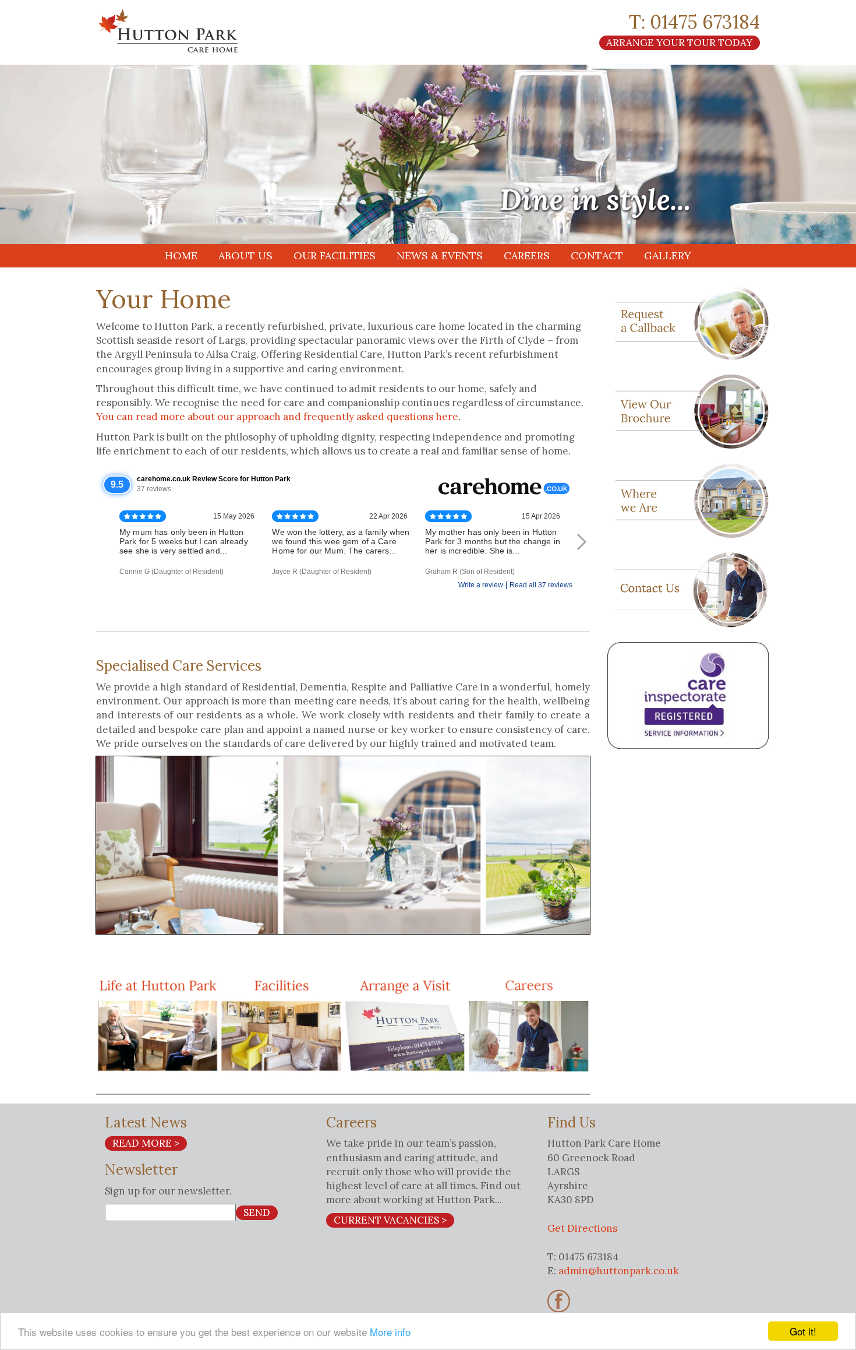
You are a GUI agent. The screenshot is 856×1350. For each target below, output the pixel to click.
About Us (245, 255)
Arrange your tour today (679, 42)
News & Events (440, 255)
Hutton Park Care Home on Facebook (558, 1301)
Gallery (667, 255)
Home (181, 255)
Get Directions (582, 1228)
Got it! (803, 1331)
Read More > (145, 1143)
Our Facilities (334, 255)
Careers (527, 255)
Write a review (480, 585)
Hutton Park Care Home (201, 30)
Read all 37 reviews (541, 585)
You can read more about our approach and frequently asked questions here (277, 416)
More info (390, 1331)
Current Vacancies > (390, 1220)
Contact (597, 255)
